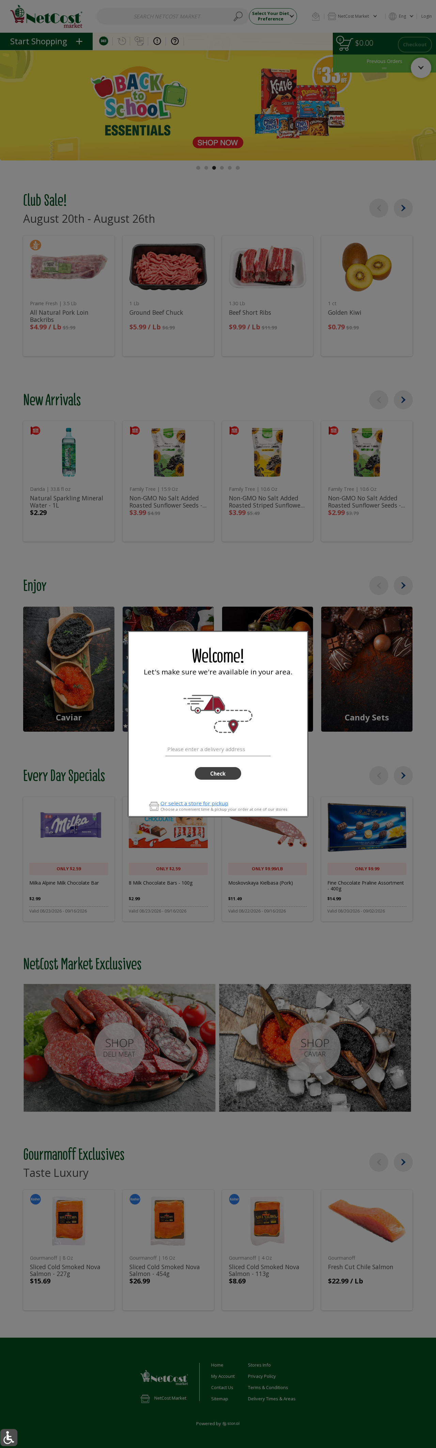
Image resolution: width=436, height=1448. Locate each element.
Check (217, 773)
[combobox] (218, 748)
